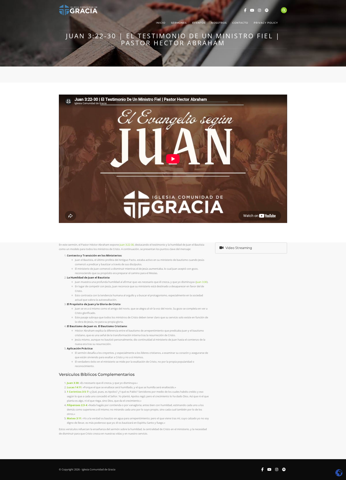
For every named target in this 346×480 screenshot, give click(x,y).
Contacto (240, 22)
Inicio (160, 22)
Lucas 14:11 (74, 387)
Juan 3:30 (201, 282)
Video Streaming (238, 248)
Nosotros (219, 22)
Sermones (179, 22)
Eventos (198, 22)
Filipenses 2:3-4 (77, 405)
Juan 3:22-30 (127, 244)
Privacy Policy (266, 22)
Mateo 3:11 (74, 418)
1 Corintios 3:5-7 (77, 391)
